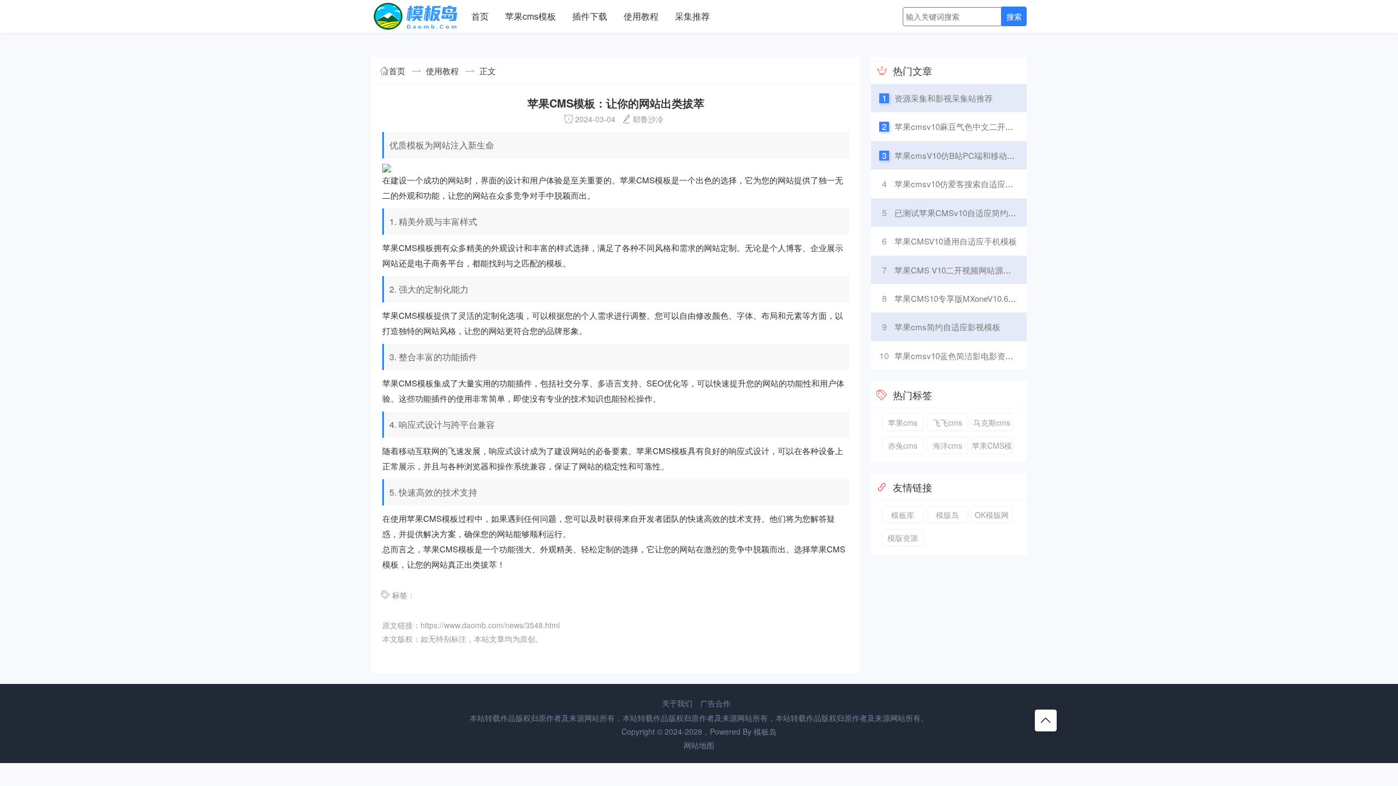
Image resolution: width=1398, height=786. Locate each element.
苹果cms (902, 422)
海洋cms (947, 445)
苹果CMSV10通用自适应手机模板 (956, 241)
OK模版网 (992, 514)
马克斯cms (991, 422)
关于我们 (677, 703)
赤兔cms (902, 445)
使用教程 (641, 16)
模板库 (902, 514)
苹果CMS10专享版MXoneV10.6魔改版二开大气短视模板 (996, 298)
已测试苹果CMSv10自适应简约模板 (959, 212)
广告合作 (715, 703)
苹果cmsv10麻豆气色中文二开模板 (958, 126)
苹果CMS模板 (992, 447)
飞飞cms (947, 422)
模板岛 (765, 731)
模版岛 (947, 514)
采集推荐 (692, 16)
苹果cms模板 (530, 16)
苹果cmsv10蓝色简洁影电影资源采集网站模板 (979, 355)
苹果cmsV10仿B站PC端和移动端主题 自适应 (976, 155)
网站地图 (699, 745)
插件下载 (589, 16)
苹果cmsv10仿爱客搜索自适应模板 (958, 183)
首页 (480, 16)
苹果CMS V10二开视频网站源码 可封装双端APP (983, 270)
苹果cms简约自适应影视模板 (947, 326)
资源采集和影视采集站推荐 (944, 98)
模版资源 (902, 537)
